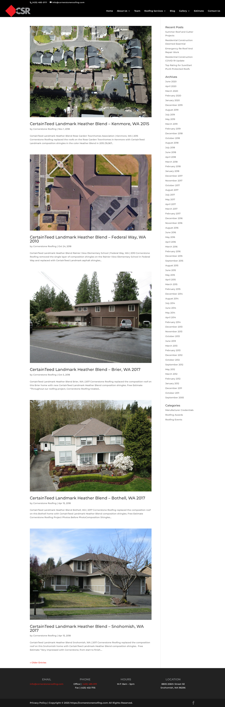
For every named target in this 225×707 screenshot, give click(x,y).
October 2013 (172, 336)
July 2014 (170, 303)
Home (109, 11)
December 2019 (174, 105)
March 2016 (171, 246)
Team (137, 11)
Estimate (199, 11)
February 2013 (172, 350)
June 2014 (170, 308)
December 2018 (174, 133)
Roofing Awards (174, 414)
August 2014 (171, 298)
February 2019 (173, 128)
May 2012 (170, 369)
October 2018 (172, 138)
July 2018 (170, 147)
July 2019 (170, 114)
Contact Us (214, 11)
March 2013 (171, 345)
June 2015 (170, 270)
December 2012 (173, 355)
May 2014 (170, 312)
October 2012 (172, 359)
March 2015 (171, 284)
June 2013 (170, 341)
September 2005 (174, 397)
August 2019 (171, 109)
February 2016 (173, 251)
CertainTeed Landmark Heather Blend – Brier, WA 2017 (85, 369)
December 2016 (174, 218)
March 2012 (171, 374)
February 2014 (173, 322)
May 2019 (170, 119)
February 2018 (173, 166)
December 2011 (173, 388)
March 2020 (171, 91)
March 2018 (171, 161)
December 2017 (173, 175)
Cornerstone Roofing (44, 129)
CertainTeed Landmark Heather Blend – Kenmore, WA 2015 (89, 123)
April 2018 (170, 157)
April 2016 (170, 242)
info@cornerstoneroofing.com (46, 684)
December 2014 (174, 293)
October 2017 (172, 185)
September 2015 (174, 260)
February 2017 (172, 213)
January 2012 (172, 383)
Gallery (183, 11)
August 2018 (171, 142)
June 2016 (170, 232)
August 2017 (171, 190)
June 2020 (170, 81)
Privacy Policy (38, 702)
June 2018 (170, 152)
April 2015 (170, 279)
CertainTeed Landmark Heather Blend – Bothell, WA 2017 (87, 498)
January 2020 (172, 100)
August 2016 (171, 227)
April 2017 (170, 204)
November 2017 (173, 180)
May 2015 (170, 275)
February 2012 (172, 378)
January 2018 (172, 171)
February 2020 (173, 95)
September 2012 (174, 364)
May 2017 (170, 199)
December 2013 (173, 326)
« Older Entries (38, 662)
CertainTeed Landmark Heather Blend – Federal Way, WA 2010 (88, 239)
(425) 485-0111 (39, 2)
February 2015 (172, 289)
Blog (172, 11)
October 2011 (172, 393)
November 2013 (173, 331)
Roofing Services (153, 11)
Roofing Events (173, 419)
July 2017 (170, 194)
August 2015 (171, 265)
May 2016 (170, 237)
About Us (122, 11)
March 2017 (171, 208)
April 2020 (170, 86)
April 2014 (170, 317)
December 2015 (173, 256)
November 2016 (173, 223)
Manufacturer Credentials (179, 410)
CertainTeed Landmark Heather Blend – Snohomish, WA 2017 (87, 628)
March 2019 (171, 124)
